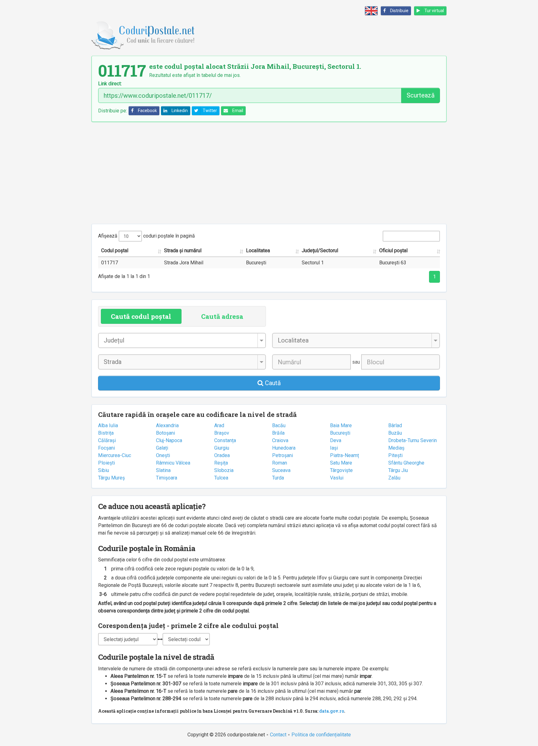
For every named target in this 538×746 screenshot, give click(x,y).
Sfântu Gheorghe (406, 463)
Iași (334, 448)
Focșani (106, 448)
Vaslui (336, 478)
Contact (278, 735)
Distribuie (399, 10)
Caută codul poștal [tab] (141, 316)
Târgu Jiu (398, 470)
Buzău (395, 433)
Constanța (225, 440)
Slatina (163, 470)
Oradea (222, 455)
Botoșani (165, 433)
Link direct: (110, 83)
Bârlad (395, 425)
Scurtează (421, 95)
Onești (163, 455)
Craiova (280, 440)
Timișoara (166, 478)
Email (237, 110)
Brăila (278, 433)
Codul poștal (114, 250)
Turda (278, 478)
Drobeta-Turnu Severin (412, 440)
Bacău (279, 425)
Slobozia (224, 470)
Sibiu (103, 470)
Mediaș (396, 448)
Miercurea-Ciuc (114, 455)
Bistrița (106, 433)
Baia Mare (341, 425)
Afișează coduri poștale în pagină (146, 236)
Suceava (281, 470)
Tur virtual (434, 10)
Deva (335, 440)
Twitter (210, 110)
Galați (162, 448)
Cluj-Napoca (169, 440)
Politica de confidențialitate (321, 735)
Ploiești (106, 463)
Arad (219, 425)
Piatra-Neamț (344, 455)
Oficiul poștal (393, 250)
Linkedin (180, 110)
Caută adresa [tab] (222, 316)
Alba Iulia (108, 425)
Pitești (395, 455)
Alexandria (167, 425)
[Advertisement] (269, 172)
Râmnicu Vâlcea (173, 463)
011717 (109, 263)
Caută (272, 383)
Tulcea (221, 478)
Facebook (147, 110)
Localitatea (258, 250)
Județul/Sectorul (320, 250)
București (340, 433)
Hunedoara (283, 448)
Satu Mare (341, 463)
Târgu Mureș (111, 478)
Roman (279, 463)
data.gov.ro (331, 711)
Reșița (221, 463)
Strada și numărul (182, 250)
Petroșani (282, 455)
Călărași (107, 440)
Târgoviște (341, 470)
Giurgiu (221, 448)
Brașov (221, 433)
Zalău (394, 478)
